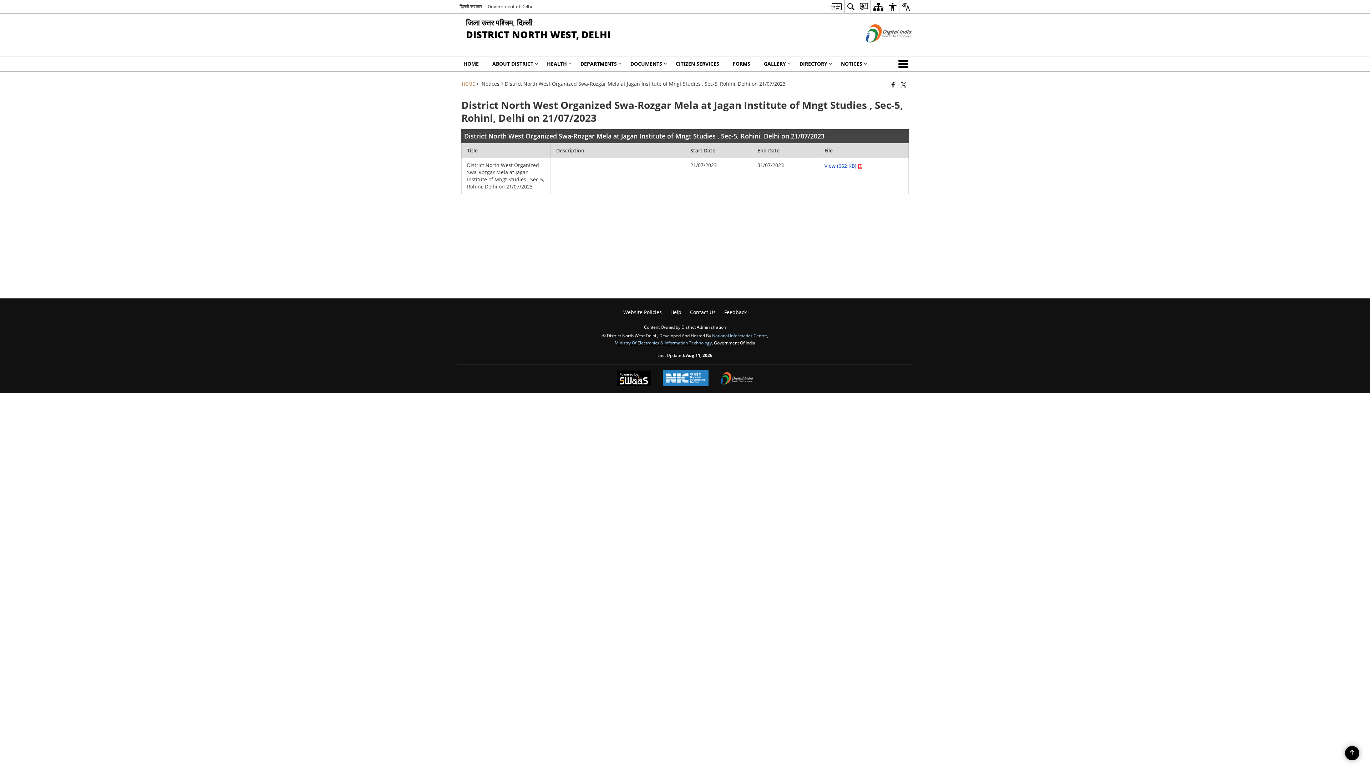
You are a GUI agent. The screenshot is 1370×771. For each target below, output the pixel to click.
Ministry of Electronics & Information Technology (663, 343)
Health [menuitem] (557, 63)
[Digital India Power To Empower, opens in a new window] (737, 379)
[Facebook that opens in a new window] (893, 84)
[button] (904, 63)
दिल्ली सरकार (471, 6)
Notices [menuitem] (851, 63)
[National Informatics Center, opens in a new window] (686, 379)
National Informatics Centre (739, 335)
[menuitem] (836, 6)
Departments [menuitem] (598, 63)
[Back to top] (1352, 753)
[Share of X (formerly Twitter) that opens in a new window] (903, 84)
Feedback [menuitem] (735, 312)
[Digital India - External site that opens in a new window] (880, 48)
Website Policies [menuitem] (642, 312)
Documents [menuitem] (646, 63)
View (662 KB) (841, 165)
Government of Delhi (510, 6)
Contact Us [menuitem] (703, 312)
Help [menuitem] (675, 312)
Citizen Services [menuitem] (697, 63)
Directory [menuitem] (813, 63)
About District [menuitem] (512, 63)
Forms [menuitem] (741, 63)
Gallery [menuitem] (775, 63)
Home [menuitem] (471, 63)
